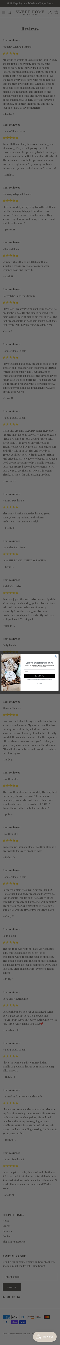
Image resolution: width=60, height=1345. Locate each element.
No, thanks (39, 683)
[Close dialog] (56, 656)
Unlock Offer (39, 676)
